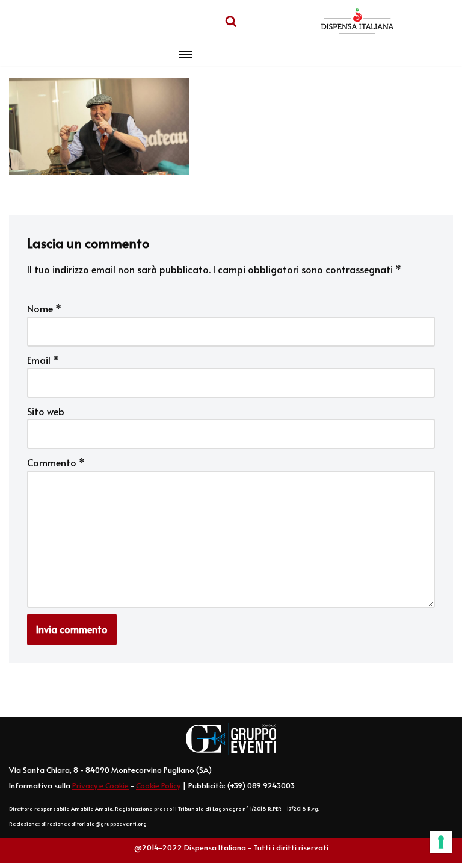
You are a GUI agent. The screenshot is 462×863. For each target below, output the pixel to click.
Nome (44, 308)
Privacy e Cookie (100, 785)
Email (43, 360)
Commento (56, 462)
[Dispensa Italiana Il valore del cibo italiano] (357, 21)
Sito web (45, 411)
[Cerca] (231, 21)
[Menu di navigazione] (185, 54)
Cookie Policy (158, 785)
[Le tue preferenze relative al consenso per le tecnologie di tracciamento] (441, 842)
